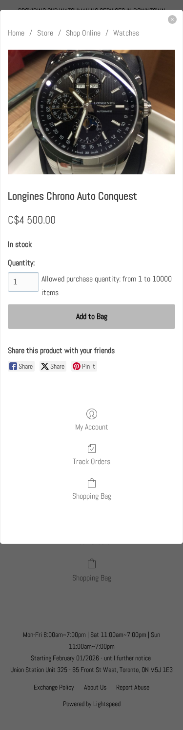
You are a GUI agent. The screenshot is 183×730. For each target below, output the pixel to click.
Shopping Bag (91, 496)
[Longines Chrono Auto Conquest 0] (91, 112)
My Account (91, 426)
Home (16, 33)
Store (45, 33)
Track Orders (91, 461)
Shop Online (83, 33)
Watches (126, 33)
